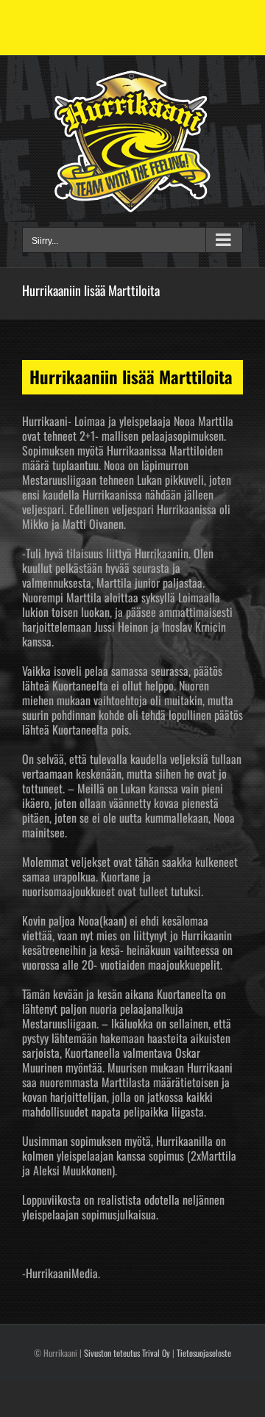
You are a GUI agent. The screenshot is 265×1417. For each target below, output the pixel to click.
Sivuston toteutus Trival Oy (127, 1352)
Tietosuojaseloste (204, 1352)
